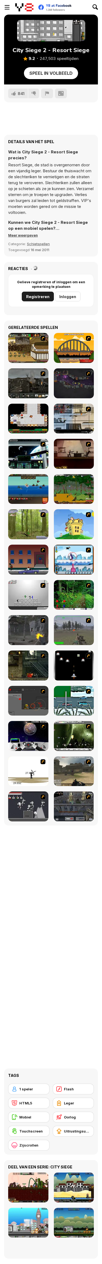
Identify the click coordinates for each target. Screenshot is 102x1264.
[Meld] (47, 93)
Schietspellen (38, 244)
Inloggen (67, 296)
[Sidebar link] (7, 7)
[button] (23, 235)
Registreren (38, 296)
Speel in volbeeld (51, 73)
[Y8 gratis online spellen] (24, 7)
